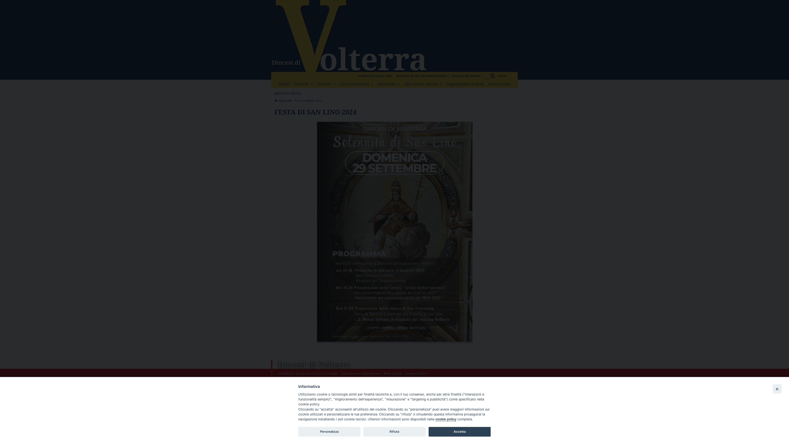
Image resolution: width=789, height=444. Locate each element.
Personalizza (329, 432)
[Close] (777, 388)
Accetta (460, 432)
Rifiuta (394, 432)
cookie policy (445, 419)
